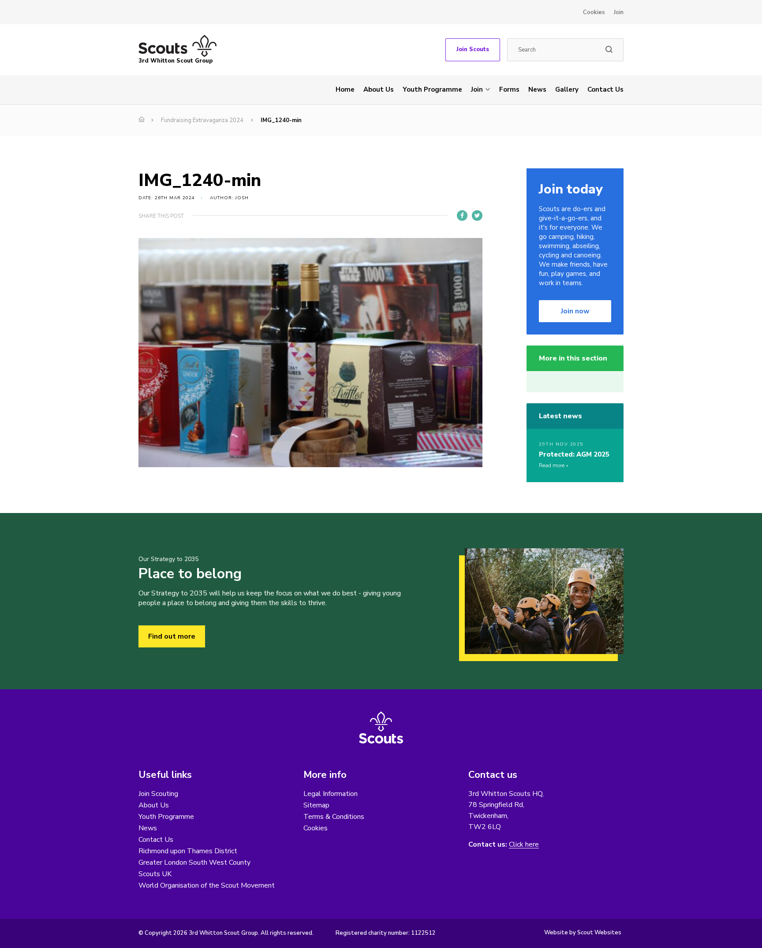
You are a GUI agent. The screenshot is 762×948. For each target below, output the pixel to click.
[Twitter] (477, 215)
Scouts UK (155, 874)
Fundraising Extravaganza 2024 (202, 120)
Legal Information (330, 794)
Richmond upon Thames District (187, 851)
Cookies (594, 12)
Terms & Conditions (333, 817)
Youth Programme (432, 89)
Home (345, 89)
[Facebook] (462, 215)
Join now (575, 311)
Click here (524, 844)
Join (619, 12)
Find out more (171, 636)
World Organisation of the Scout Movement (206, 885)
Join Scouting (158, 794)
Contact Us (605, 89)
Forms (509, 89)
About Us (378, 89)
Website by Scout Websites (582, 933)
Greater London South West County (194, 862)
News (537, 89)
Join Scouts (472, 49)
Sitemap (316, 805)
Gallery (567, 89)
